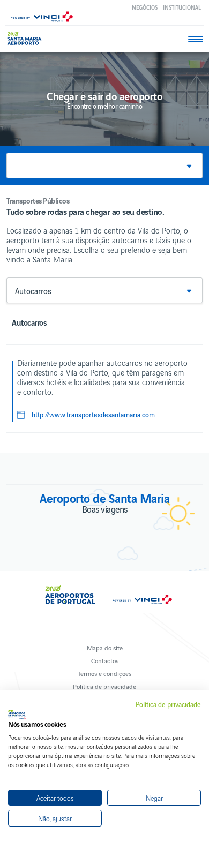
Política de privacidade (104, 685)
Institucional (182, 7)
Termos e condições (104, 673)
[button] (104, 165)
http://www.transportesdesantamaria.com (93, 414)
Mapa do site (105, 647)
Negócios (145, 7)
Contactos (104, 660)
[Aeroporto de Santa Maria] (26, 38)
